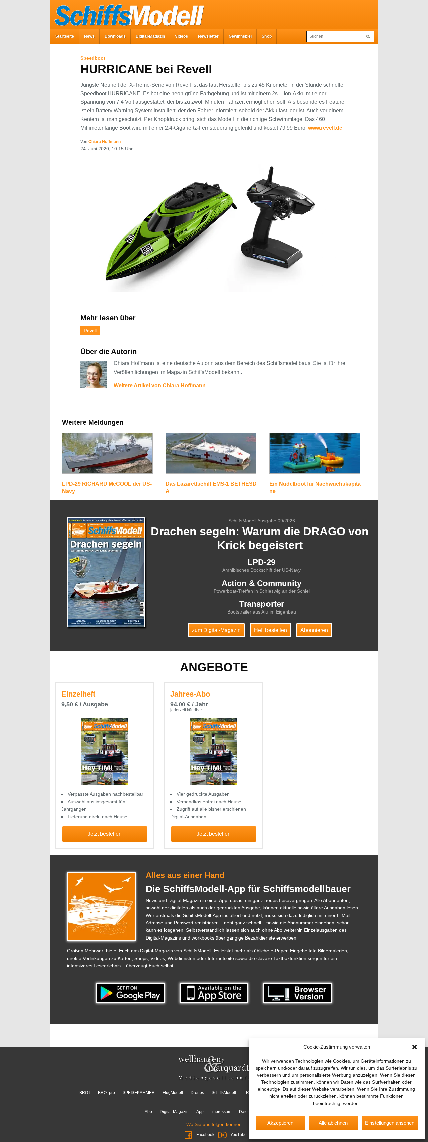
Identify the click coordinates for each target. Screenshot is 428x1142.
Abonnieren (314, 630)
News (89, 36)
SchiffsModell (224, 1092)
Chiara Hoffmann (104, 141)
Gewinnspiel (240, 36)
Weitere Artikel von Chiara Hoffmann (160, 385)
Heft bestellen (270, 630)
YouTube (238, 1134)
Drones (197, 1092)
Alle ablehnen (333, 1123)
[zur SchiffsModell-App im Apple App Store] (214, 992)
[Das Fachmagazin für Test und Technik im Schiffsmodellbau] (127, 14)
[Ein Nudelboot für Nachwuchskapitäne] (314, 456)
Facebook (205, 1134)
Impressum (221, 1111)
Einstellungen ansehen (389, 1123)
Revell (90, 330)
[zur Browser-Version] (297, 992)
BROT (84, 1092)
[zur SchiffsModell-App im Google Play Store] (131, 992)
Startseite (64, 36)
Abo (148, 1111)
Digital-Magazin (150, 36)
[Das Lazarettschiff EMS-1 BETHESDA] (211, 456)
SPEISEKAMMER (139, 1092)
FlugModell (173, 1092)
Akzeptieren (280, 1123)
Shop (267, 36)
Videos (181, 36)
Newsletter (208, 36)
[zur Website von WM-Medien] (214, 1068)
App (200, 1111)
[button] (414, 1047)
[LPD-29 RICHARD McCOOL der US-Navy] (107, 456)
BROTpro (106, 1092)
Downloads (115, 36)
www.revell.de (325, 128)
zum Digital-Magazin (216, 630)
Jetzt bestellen (105, 834)
